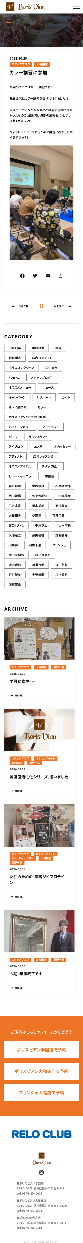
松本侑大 (65, 496)
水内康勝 (38, 486)
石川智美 (15, 574)
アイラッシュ (51, 427)
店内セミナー (62, 446)
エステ (38, 446)
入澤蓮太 (15, 535)
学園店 (49, 476)
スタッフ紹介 (50, 466)
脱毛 (58, 348)
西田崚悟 (15, 496)
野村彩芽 (61, 535)
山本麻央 (65, 525)
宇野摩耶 (38, 574)
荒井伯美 (58, 515)
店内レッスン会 (43, 456)
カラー (42, 407)
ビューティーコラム (21, 476)
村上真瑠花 (42, 555)
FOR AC (14, 377)
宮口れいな (16, 525)
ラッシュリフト (38, 436)
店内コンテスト (42, 358)
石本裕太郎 (63, 486)
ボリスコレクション (21, 367)
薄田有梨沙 (16, 555)
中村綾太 (38, 348)
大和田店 (42, 64)
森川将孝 (15, 486)
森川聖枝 (61, 565)
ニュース (48, 387)
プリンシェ (59, 545)
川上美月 (61, 574)
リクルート (44, 397)
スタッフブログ (21, 64)
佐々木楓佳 (39, 496)
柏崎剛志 (15, 358)
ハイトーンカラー (20, 427)
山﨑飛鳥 (15, 348)
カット (66, 397)
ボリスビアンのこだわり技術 (27, 417)
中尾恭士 (41, 525)
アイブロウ (16, 446)
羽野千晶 (35, 545)
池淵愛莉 (15, 565)
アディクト (15, 456)
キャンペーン (17, 397)
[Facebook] (22, 276)
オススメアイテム (20, 466)
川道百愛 (38, 565)
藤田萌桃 (38, 535)
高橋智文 (61, 505)
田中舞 (13, 545)
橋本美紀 (38, 505)
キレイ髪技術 (18, 407)
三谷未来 (15, 505)
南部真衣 (15, 584)
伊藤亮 (36, 515)
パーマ (13, 436)
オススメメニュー (20, 387)
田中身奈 (51, 367)
